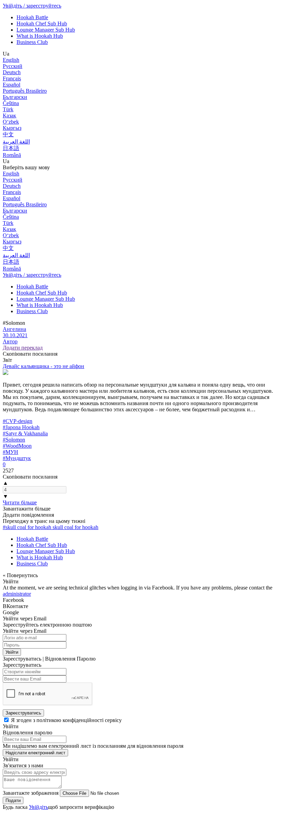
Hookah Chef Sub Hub (42, 23)
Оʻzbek (11, 122)
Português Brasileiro (25, 91)
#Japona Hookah (21, 427)
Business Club (32, 42)
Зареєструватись (23, 712)
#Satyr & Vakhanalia (25, 433)
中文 (8, 134)
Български (15, 97)
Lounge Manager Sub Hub (46, 30)
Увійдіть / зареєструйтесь (32, 6)
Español (11, 85)
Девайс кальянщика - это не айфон (43, 366)
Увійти (12, 652)
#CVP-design (17, 421)
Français (12, 78)
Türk (8, 109)
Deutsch (12, 72)
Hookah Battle (32, 17)
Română (12, 155)
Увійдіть (38, 807)
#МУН (10, 452)
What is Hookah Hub (40, 36)
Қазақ (9, 115)
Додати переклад (23, 348)
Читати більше (20, 502)
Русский (12, 66)
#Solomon (14, 440)
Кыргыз (12, 128)
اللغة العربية (16, 142)
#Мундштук (17, 458)
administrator (17, 594)
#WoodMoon (17, 446)
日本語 (11, 148)
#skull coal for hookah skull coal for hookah (50, 527)
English (11, 60)
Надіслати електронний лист (35, 752)
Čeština (11, 103)
